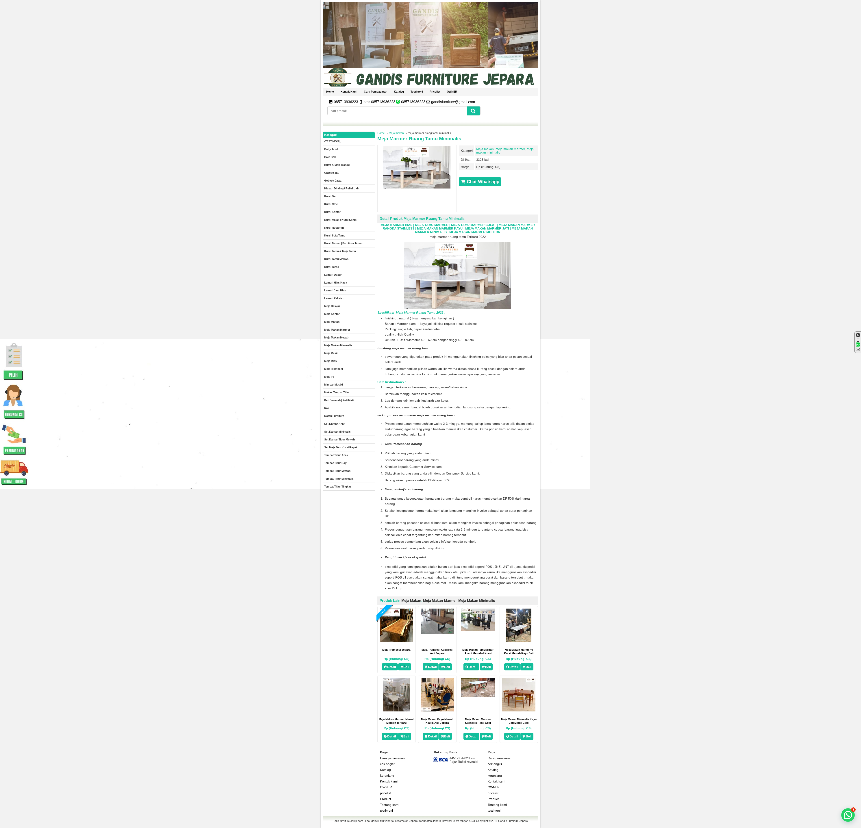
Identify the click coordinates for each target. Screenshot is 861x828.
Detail (391, 667)
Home (330, 91)
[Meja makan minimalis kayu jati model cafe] (518, 710)
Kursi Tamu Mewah (336, 259)
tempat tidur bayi (335, 463)
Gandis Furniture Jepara (513, 821)
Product (385, 799)
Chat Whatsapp (482, 181)
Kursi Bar (330, 196)
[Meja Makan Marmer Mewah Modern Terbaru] (396, 710)
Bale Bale (330, 157)
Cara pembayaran (375, 91)
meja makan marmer (510, 149)
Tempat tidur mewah (337, 471)
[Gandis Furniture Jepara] (430, 86)
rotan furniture (334, 416)
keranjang (387, 775)
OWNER (452, 91)
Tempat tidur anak (336, 455)
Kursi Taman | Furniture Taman (343, 243)
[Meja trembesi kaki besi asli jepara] (437, 632)
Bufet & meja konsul (337, 165)
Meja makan (396, 133)
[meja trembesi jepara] (396, 641)
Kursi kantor (332, 212)
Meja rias (330, 361)
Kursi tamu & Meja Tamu (340, 251)
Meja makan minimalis (476, 601)
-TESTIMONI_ (332, 141)
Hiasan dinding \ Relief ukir (341, 188)
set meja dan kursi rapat (340, 447)
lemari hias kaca (335, 282)
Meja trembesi (333, 369)
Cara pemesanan (392, 758)
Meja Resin (331, 353)
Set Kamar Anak (334, 423)
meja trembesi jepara (396, 649)
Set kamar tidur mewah (339, 439)
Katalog (399, 91)
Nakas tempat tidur (337, 392)
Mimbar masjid (333, 384)
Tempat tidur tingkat (337, 486)
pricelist (435, 91)
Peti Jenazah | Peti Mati (339, 400)
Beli (406, 667)
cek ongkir (387, 764)
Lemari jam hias (335, 290)
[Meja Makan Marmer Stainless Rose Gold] (478, 696)
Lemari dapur (333, 274)
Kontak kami (349, 91)
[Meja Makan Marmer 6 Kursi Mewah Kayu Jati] (518, 641)
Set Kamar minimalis (337, 431)
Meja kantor (332, 314)
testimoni (417, 91)
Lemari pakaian (334, 298)
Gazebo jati (331, 172)
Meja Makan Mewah (336, 337)
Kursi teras (331, 267)
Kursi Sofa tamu (334, 235)
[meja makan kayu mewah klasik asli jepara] (437, 710)
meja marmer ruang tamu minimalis (419, 138)
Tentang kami (389, 804)
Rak (326, 408)
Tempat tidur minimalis (339, 478)
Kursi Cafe (331, 204)
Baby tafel (331, 149)
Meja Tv (329, 376)
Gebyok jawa (332, 180)
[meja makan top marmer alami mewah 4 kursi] (478, 629)
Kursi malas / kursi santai (340, 219)
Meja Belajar (332, 306)
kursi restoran (334, 227)
